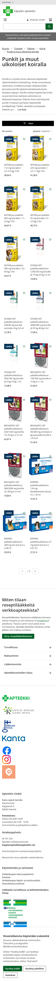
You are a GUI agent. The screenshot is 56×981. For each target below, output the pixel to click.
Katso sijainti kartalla (12, 800)
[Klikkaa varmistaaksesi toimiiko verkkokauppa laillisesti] (28, 908)
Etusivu (5, 48)
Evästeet (6, 877)
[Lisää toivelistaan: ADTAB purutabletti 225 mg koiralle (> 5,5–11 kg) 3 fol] (50, 139)
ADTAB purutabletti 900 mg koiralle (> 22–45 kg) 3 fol (14, 268)
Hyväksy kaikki (12, 968)
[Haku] (49, 26)
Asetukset (10, 975)
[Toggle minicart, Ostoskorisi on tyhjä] (50, 19)
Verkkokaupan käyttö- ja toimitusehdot (21, 880)
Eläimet (31, 48)
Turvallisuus (11, 647)
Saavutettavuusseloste (13, 883)
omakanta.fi (43, 620)
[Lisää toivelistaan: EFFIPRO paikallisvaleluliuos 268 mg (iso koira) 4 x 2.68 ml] (24, 513)
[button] (28, 123)
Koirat (42, 48)
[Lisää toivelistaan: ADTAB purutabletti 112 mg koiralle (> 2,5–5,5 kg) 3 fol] (24, 139)
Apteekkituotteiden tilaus (18, 672)
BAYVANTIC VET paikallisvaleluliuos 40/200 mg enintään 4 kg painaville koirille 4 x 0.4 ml (41, 432)
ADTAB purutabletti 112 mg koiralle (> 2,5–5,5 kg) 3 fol (13, 168)
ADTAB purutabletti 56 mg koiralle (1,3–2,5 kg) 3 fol (39, 218)
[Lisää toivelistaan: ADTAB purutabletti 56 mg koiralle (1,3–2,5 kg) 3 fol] (50, 189)
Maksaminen (11, 655)
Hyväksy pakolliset (34, 968)
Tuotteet (18, 48)
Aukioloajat (6, 2)
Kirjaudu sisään (37, 19)
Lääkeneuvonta (12, 664)
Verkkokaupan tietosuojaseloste (18, 874)
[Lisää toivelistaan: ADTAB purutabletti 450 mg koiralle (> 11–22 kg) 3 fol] (24, 189)
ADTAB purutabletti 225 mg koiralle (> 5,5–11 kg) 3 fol (39, 168)
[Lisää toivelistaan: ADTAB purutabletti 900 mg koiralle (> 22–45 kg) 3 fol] (24, 239)
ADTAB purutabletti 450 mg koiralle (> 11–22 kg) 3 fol (14, 218)
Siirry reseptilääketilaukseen (18, 636)
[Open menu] (5, 20)
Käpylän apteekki (24, 11)
